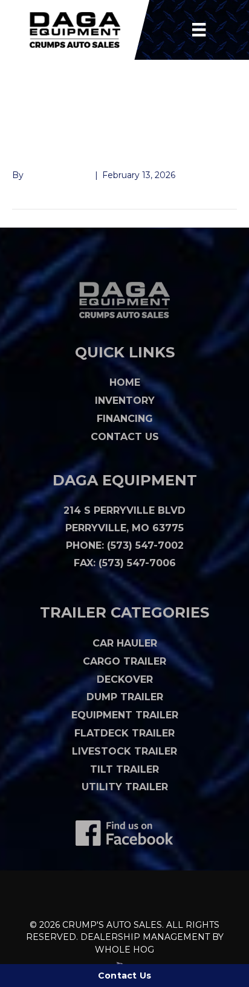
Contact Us (125, 436)
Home (124, 382)
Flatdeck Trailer (124, 733)
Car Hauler (124, 643)
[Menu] (199, 29)
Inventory (125, 400)
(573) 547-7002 (145, 545)
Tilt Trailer (124, 769)
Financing (125, 418)
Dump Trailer (124, 697)
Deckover (125, 679)
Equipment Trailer (124, 715)
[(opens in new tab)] (124, 832)
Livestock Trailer (124, 751)
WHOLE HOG (124, 949)
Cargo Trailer (124, 661)
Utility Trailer (125, 787)
